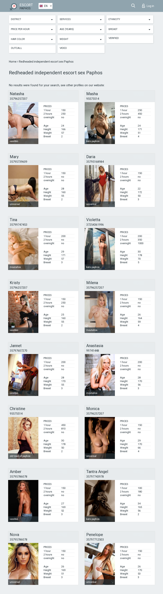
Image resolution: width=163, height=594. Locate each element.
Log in (150, 6)
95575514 (92, 99)
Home (13, 61)
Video (63, 47)
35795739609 (18, 161)
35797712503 (95, 539)
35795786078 (18, 476)
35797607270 (18, 350)
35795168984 (95, 161)
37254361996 (95, 224)
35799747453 (18, 224)
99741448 (92, 350)
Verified (114, 38)
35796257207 (18, 99)
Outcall (16, 47)
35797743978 (95, 476)
